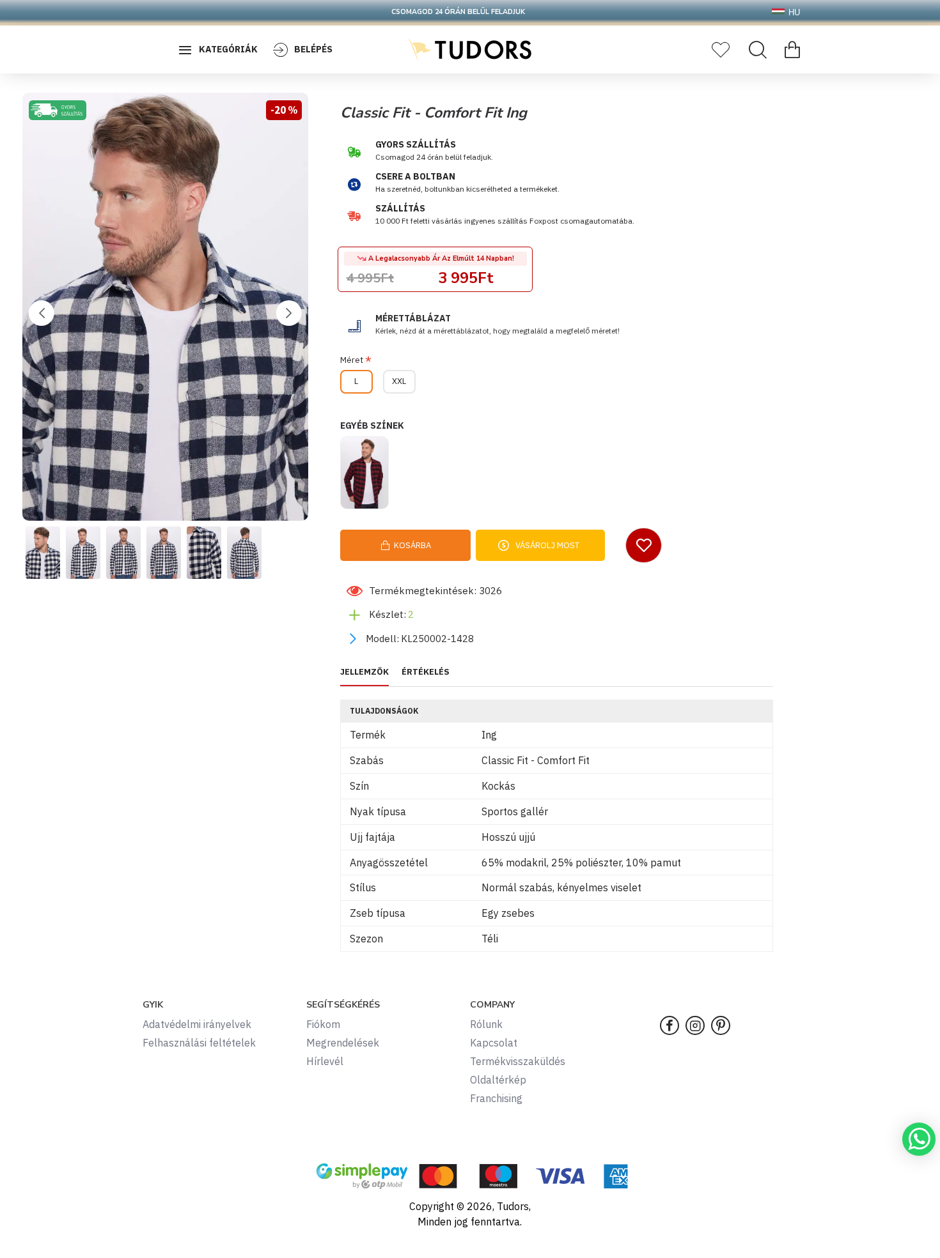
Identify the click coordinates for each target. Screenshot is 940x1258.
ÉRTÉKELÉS (426, 672)
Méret (351, 360)
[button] (41, 313)
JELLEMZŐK (364, 672)
